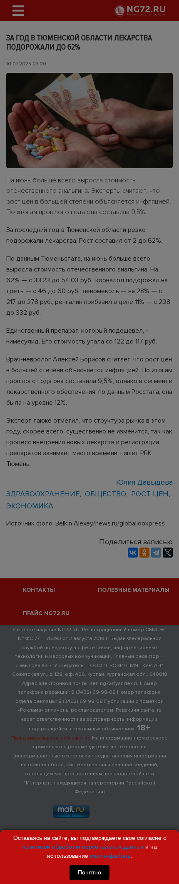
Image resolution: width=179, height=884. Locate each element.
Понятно (89, 872)
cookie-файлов (110, 855)
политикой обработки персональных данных (83, 846)
